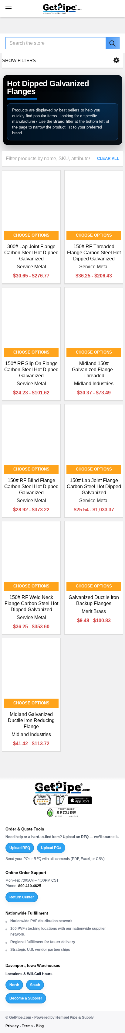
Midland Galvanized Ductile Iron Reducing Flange (31, 720)
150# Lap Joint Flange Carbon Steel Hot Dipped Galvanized (94, 486)
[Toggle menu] (8, 8)
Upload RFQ (19, 848)
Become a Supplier (25, 998)
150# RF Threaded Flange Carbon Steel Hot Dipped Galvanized (94, 252)
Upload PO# (51, 848)
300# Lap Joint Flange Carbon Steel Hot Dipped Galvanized (31, 252)
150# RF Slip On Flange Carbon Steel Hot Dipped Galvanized (31, 369)
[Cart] (117, 8)
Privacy (12, 1026)
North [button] (14, 985)
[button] (116, 60)
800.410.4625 (29, 886)
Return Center (21, 897)
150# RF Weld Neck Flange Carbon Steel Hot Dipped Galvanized (31, 603)
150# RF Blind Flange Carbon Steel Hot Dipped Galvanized (31, 486)
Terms (27, 1026)
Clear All (108, 158)
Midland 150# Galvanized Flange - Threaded (94, 369)
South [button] (35, 985)
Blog (40, 1026)
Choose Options (31, 235)
